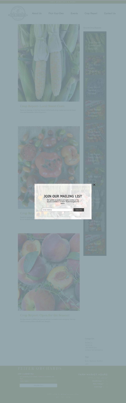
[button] (94, 185)
